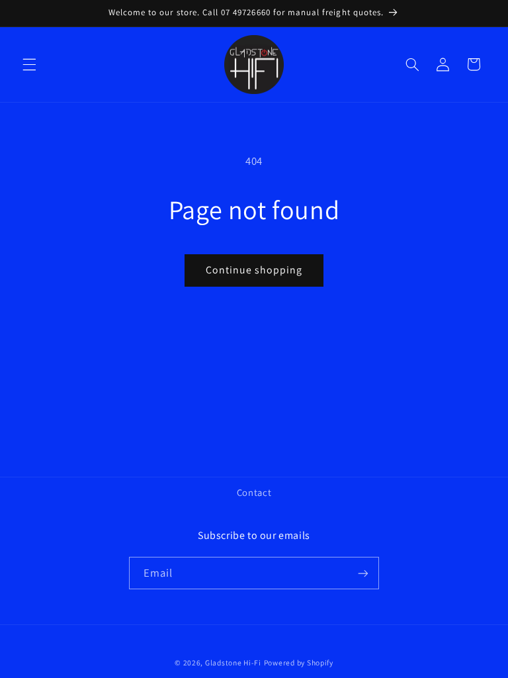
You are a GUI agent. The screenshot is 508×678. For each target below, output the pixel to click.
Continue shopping (254, 270)
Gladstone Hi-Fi (233, 662)
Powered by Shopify (298, 662)
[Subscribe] (363, 573)
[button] (29, 64)
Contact (254, 492)
